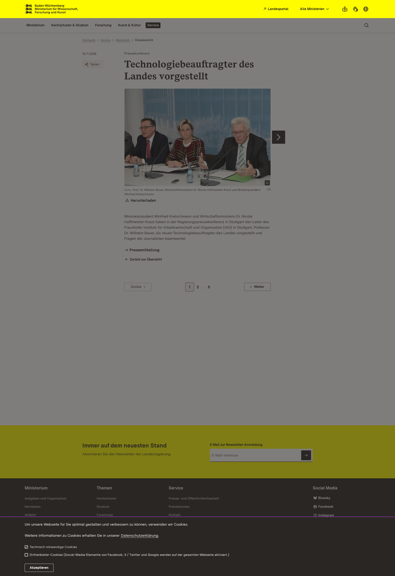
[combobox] (315, 9)
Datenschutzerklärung (139, 535)
